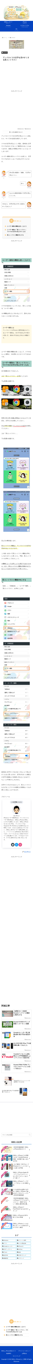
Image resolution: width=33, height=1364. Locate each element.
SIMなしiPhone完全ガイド (8, 1351)
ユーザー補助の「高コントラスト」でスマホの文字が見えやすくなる (17, 230)
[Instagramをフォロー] (20, 844)
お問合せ (24, 1353)
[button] (29, 1135)
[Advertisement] (16, 74)
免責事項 (8, 1353)
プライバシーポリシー (24, 1351)
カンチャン (16, 815)
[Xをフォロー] (16, 844)
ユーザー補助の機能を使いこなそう (17, 226)
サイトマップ (16, 1356)
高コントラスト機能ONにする (15, 235)
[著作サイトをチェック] (13, 844)
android (5, 52)
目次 (15, 221)
